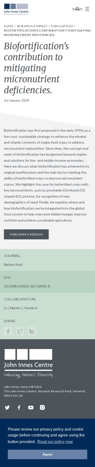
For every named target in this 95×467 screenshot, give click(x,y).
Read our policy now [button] (55, 442)
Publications (62, 26)
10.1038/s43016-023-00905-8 (27, 286)
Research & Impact (32, 26)
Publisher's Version (26, 234)
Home (9, 26)
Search (77, 9)
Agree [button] (47, 454)
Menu (87, 9)
